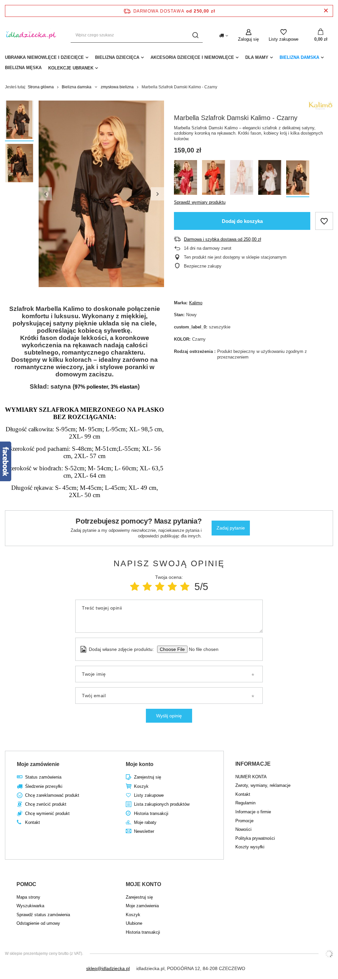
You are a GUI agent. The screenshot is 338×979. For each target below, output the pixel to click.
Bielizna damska (299, 57)
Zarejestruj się (147, 777)
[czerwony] (213, 178)
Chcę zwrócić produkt (45, 804)
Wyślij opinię (169, 715)
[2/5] (147, 586)
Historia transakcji (151, 813)
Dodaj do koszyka (242, 221)
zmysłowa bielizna (117, 87)
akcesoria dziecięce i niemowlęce (192, 57)
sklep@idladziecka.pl (108, 968)
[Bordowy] (185, 178)
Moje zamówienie (38, 764)
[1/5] (134, 586)
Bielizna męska (23, 67)
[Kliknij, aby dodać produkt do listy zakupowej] (324, 221)
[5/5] (184, 586)
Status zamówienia (43, 777)
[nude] (241, 178)
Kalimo (195, 302)
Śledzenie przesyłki (43, 786)
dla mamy (256, 57)
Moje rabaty (145, 822)
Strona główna (41, 87)
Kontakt (32, 822)
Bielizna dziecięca (117, 57)
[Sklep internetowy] (329, 954)
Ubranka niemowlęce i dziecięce (44, 57)
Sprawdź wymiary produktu (199, 202)
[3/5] (159, 586)
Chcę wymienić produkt (47, 813)
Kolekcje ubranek (70, 67)
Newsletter (144, 831)
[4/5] (172, 586)
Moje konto (139, 764)
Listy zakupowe (283, 39)
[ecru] (269, 178)
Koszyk (141, 786)
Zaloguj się (248, 39)
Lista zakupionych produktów (161, 804)
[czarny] (297, 178)
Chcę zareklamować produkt (52, 795)
